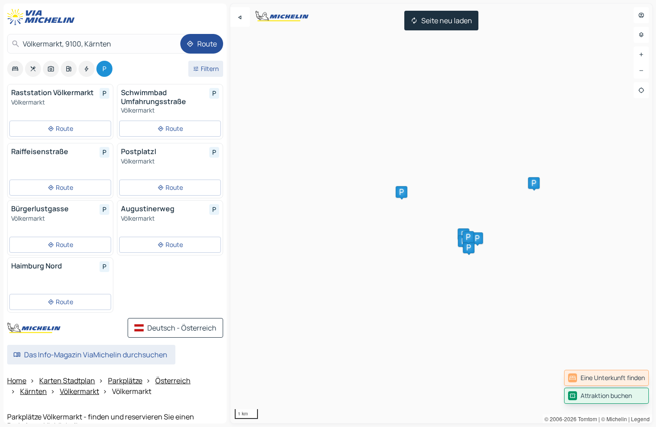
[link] (606, 378)
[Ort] (641, 90)
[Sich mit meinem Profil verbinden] (641, 15)
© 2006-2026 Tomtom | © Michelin (585, 419)
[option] (15, 69)
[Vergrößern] (641, 54)
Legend (640, 419)
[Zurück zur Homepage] (43, 17)
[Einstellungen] (641, 35)
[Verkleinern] (641, 71)
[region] (441, 213)
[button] (401, 192)
